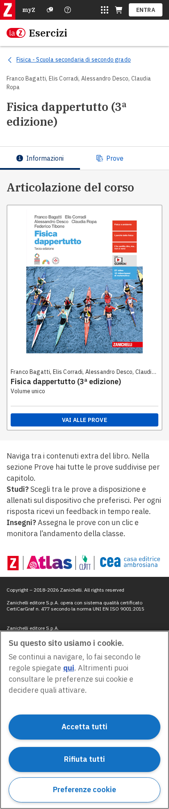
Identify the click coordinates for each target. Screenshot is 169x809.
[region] (84, 720)
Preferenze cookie (84, 789)
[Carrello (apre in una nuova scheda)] (118, 10)
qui (68, 668)
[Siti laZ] (104, 9)
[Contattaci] (67, 10)
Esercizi (48, 32)
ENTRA (145, 10)
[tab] (40, 158)
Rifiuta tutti (84, 759)
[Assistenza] (50, 10)
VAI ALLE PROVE (84, 420)
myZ (28, 10)
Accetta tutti (84, 726)
